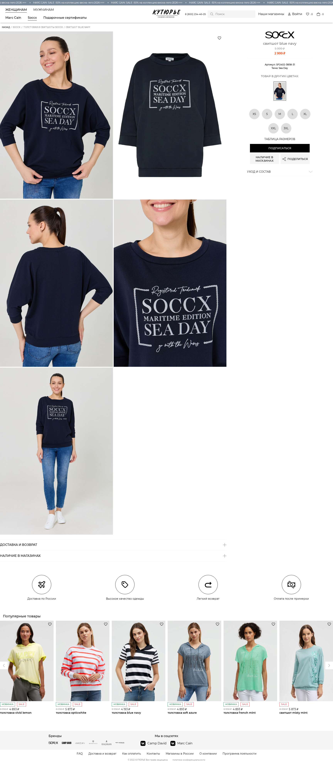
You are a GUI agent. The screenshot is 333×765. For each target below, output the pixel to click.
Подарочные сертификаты (65, 17)
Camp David (156, 743)
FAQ (80, 753)
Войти (297, 14)
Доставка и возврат (102, 753)
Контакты (153, 753)
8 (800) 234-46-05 (195, 14)
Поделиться (298, 159)
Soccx (32, 17)
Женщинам (16, 10)
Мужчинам (43, 10)
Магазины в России (180, 753)
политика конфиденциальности (188, 760)
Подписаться (279, 148)
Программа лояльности (239, 753)
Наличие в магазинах (264, 159)
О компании (208, 753)
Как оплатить (131, 753)
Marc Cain (13, 17)
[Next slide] (4, 665)
